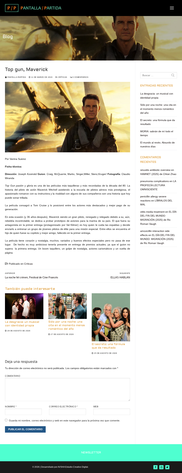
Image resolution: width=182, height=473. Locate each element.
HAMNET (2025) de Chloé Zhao (158, 174)
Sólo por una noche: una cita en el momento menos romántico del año (66, 325)
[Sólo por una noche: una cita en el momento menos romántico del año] (67, 306)
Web (95, 406)
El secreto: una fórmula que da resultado (157, 122)
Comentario (12, 376)
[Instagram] (161, 467)
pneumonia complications (154, 181)
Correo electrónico (63, 406)
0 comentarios (80, 77)
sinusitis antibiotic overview (155, 170)
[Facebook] (155, 467)
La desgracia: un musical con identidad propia (156, 95)
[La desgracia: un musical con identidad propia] (24, 306)
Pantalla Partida (16, 77)
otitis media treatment (152, 211)
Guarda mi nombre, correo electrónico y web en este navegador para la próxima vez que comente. (64, 420)
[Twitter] (167, 467)
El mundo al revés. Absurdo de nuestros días (157, 144)
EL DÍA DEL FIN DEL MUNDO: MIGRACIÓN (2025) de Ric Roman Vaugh (157, 239)
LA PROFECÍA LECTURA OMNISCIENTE (158, 185)
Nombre (11, 406)
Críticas (62, 77)
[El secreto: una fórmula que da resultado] (111, 317)
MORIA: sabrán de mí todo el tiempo (156, 133)
